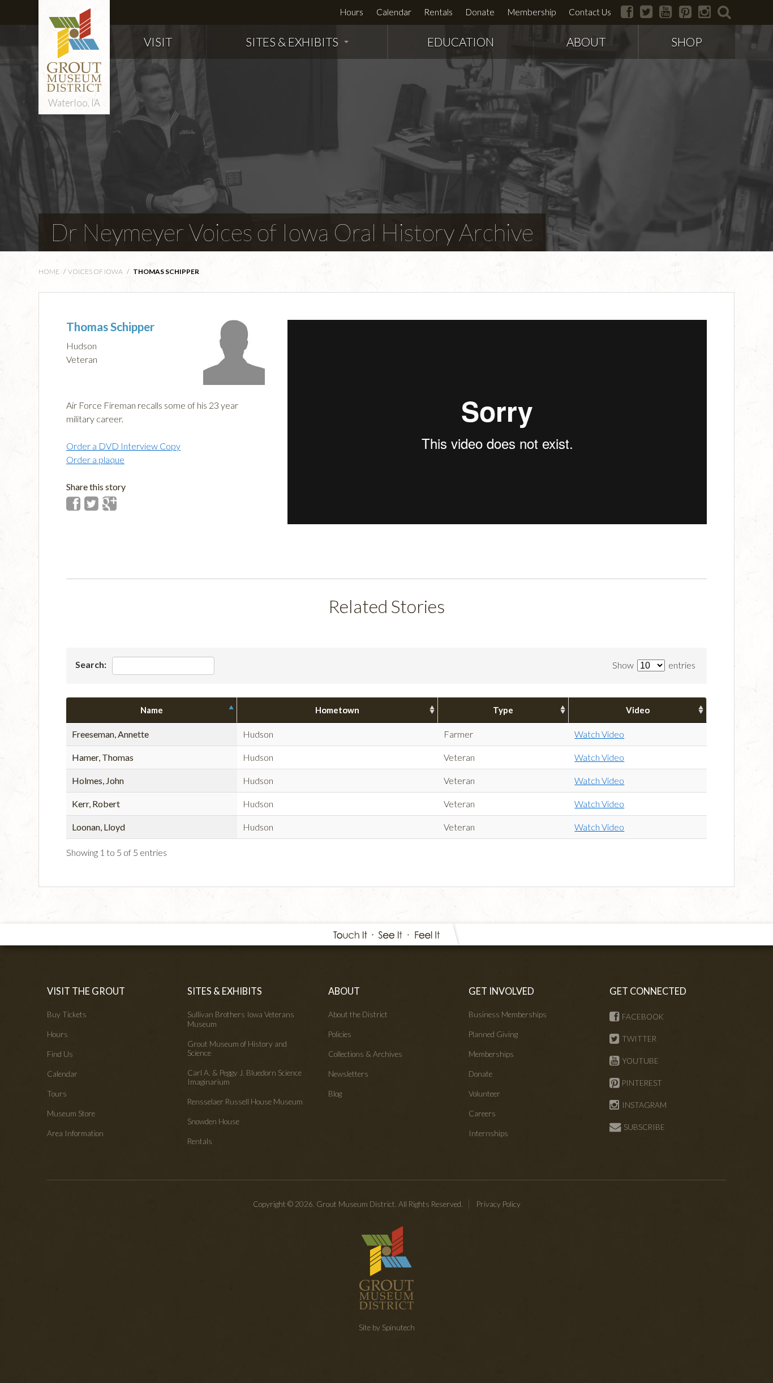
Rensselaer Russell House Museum (245, 1101)
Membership (532, 12)
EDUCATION (460, 42)
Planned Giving (493, 1034)
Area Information (75, 1133)
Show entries (653, 665)
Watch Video (599, 734)
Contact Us (590, 12)
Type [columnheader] (503, 710)
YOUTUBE (640, 1060)
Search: (91, 664)
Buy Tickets (67, 1014)
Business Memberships (508, 1014)
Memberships (491, 1054)
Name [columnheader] (151, 710)
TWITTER (639, 1038)
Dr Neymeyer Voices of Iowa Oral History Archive (292, 232)
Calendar (393, 12)
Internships (488, 1133)
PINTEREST (642, 1082)
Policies (339, 1034)
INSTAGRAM (644, 1105)
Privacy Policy (498, 1204)
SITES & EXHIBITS (292, 42)
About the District (358, 1014)
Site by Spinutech (387, 1327)
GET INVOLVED (501, 991)
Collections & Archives (365, 1054)
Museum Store (71, 1113)
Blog (335, 1093)
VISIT (158, 42)
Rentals (438, 12)
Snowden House (213, 1121)
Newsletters (348, 1073)
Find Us (60, 1054)
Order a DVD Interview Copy (123, 445)
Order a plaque (95, 459)
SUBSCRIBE (644, 1127)
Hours (351, 12)
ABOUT (585, 42)
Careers (482, 1113)
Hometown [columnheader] (337, 710)
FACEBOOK (643, 1016)
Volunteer (484, 1093)
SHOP (686, 42)
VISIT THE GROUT (86, 991)
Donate (480, 12)
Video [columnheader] (638, 710)
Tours (57, 1093)
